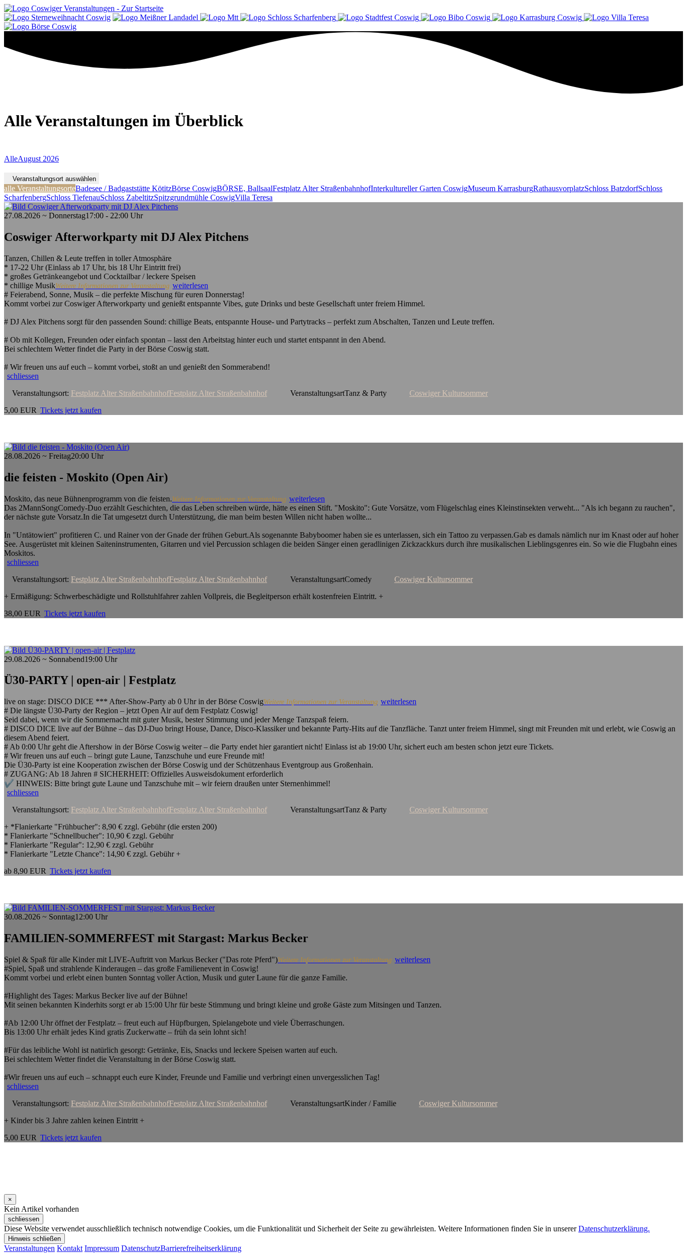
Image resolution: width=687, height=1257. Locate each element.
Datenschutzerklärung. (614, 1228)
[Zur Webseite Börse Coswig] (40, 26)
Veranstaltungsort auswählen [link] (54, 179)
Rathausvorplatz (558, 188)
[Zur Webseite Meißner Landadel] (156, 17)
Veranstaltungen (29, 1248)
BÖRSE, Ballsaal (245, 188)
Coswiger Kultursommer (448, 393)
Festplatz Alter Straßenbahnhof (322, 188)
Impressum (101, 1248)
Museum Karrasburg (500, 188)
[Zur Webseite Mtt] (220, 17)
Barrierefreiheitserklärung (200, 1248)
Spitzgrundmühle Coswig (194, 197)
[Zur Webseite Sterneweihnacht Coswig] (57, 17)
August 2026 (38, 158)
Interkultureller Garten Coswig (419, 188)
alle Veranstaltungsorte (39, 188)
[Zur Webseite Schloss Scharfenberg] (289, 17)
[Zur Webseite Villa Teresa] (616, 17)
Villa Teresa (254, 197)
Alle (11, 158)
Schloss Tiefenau (73, 197)
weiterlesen (131, 285)
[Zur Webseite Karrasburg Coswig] (538, 17)
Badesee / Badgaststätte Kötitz (123, 188)
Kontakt (69, 1248)
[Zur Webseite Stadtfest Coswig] (379, 17)
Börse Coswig (194, 188)
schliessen (23, 376)
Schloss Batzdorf (611, 188)
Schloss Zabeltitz (127, 197)
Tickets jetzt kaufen (71, 410)
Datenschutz (140, 1248)
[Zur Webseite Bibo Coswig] (456, 17)
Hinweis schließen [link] (34, 1238)
